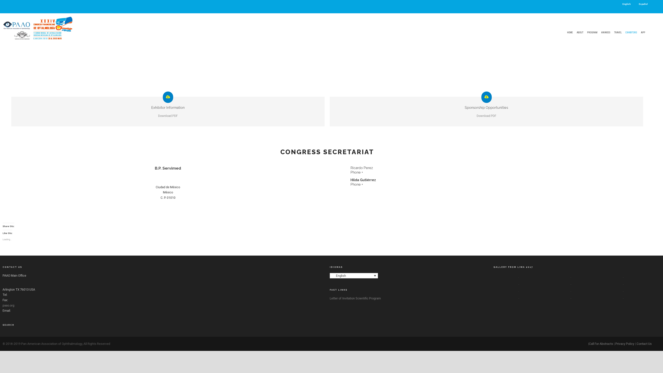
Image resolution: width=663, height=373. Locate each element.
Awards (605, 32)
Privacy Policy (624, 344)
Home (570, 32)
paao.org (8, 305)
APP (643, 32)
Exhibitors (631, 32)
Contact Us (644, 344)
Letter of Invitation (342, 298)
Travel (618, 32)
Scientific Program (368, 298)
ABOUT (580, 32)
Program (592, 32)
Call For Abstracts (601, 344)
